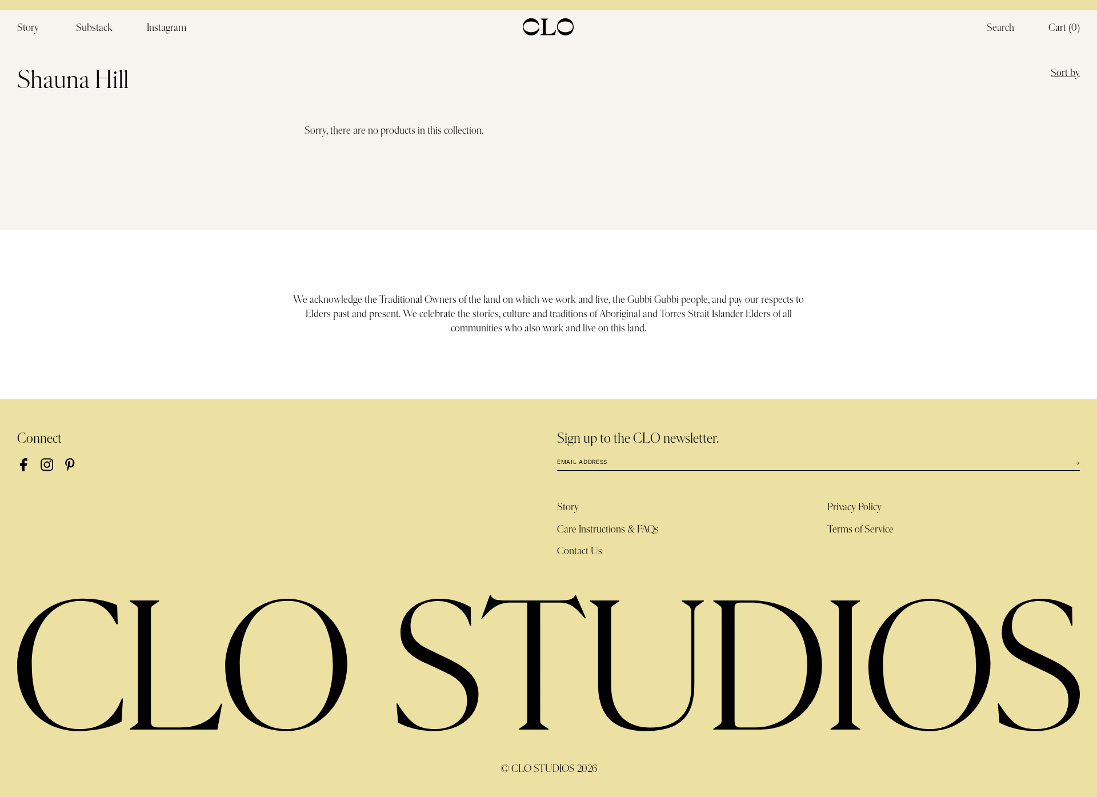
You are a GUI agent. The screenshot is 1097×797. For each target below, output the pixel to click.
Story (568, 507)
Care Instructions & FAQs (608, 529)
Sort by (1065, 73)
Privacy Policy (854, 507)
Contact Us (579, 551)
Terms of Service (860, 529)
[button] (1064, 28)
